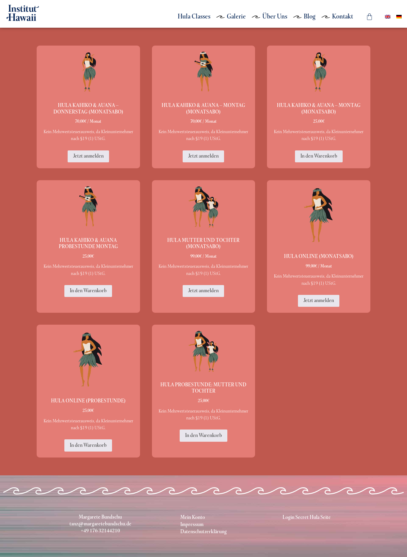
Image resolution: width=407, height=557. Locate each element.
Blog (310, 16)
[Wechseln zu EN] (387, 17)
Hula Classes (194, 16)
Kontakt (342, 16)
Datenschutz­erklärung (203, 532)
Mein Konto (192, 517)
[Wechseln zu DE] (399, 17)
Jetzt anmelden (88, 156)
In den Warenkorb (318, 156)
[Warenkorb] (369, 16)
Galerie (236, 16)
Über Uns (274, 16)
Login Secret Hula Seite (306, 517)
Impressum (192, 525)
